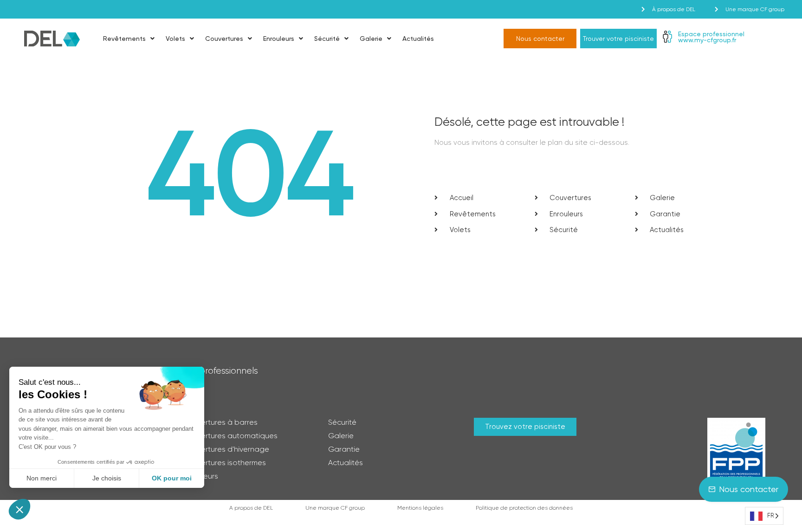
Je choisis (106, 478)
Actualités (418, 38)
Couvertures (224, 38)
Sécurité (327, 38)
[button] (19, 509)
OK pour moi (172, 478)
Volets (175, 38)
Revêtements (124, 38)
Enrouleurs (278, 38)
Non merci (41, 478)
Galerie (371, 38)
